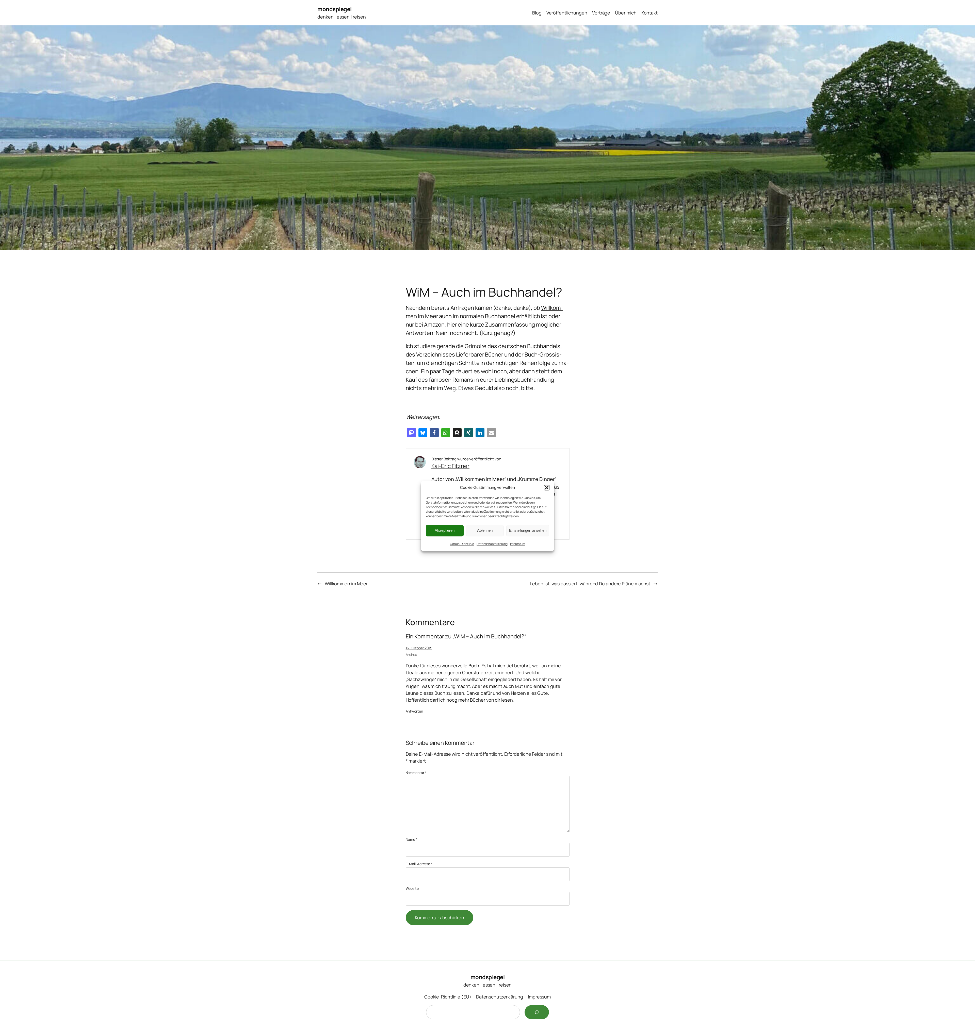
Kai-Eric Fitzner (450, 466)
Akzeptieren (444, 530)
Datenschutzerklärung (492, 544)
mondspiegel (334, 9)
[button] (546, 487)
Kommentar (416, 772)
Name (411, 839)
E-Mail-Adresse (419, 863)
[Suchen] (537, 1012)
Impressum (517, 544)
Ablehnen (485, 530)
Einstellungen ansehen (527, 530)
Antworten (414, 711)
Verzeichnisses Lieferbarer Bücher (459, 354)
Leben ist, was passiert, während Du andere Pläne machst (590, 583)
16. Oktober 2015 (419, 648)
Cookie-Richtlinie (462, 544)
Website (412, 888)
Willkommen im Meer (346, 583)
